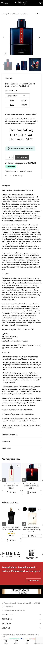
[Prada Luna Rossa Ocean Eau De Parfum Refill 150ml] (11, 472)
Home (4, 14)
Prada (16, 14)
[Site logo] (21, 3)
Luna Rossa (24, 14)
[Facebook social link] (10, 175)
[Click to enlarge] (5, 53)
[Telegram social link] (21, 175)
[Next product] (40, 14)
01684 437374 (8, 607)
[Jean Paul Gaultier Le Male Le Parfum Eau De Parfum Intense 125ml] (11, 516)
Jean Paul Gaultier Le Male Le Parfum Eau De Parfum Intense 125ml (11, 529)
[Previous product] (35, 14)
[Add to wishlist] (18, 465)
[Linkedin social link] (18, 175)
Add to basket (22, 157)
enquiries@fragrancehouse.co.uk (14, 610)
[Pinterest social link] (16, 175)
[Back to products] (37, 14)
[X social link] (13, 175)
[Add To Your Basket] (4, 480)
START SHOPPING (33, 581)
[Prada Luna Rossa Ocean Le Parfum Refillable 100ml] (31, 472)
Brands (10, 14)
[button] (4, 37)
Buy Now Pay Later (30, 421)
